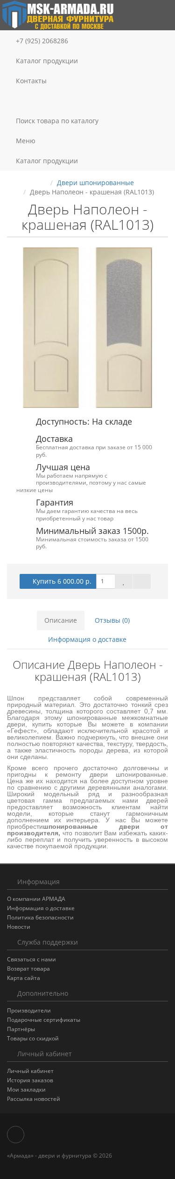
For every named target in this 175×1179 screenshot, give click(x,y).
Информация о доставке (87, 639)
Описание (60, 620)
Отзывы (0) (112, 620)
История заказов (30, 1080)
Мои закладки (26, 1089)
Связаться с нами (31, 959)
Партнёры (21, 1029)
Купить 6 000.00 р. (62, 581)
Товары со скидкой (33, 1038)
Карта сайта (23, 978)
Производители (29, 1010)
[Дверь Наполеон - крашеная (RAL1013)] (87, 327)
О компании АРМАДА (36, 899)
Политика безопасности (40, 917)
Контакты (30, 80)
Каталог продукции (47, 60)
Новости (18, 927)
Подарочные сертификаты (43, 1020)
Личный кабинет (30, 1071)
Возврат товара (28, 969)
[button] (87, 101)
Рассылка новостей (33, 1099)
